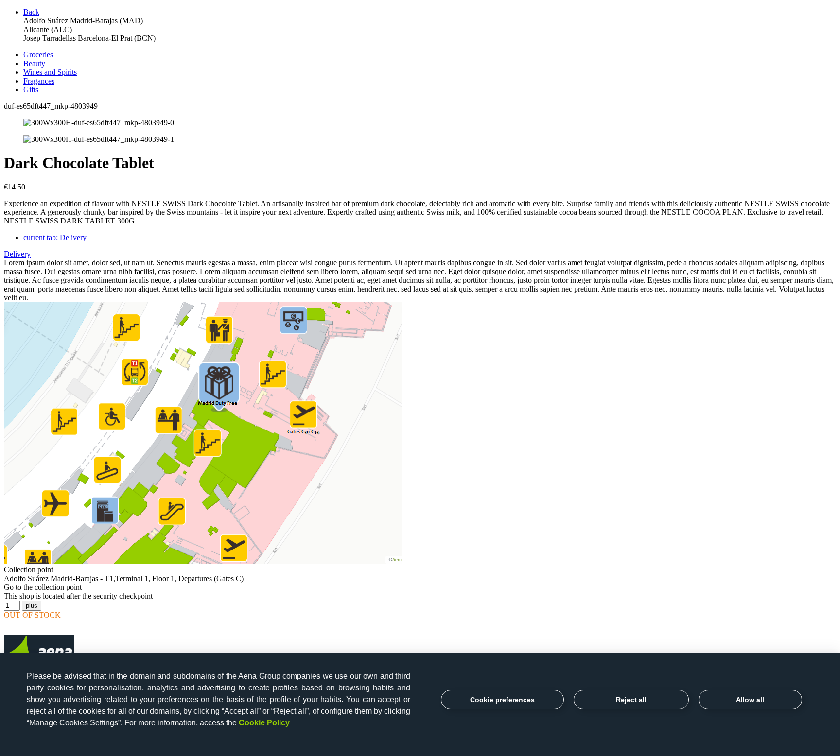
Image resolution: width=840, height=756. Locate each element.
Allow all (750, 700)
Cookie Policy (264, 723)
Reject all (631, 700)
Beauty (34, 63)
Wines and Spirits (50, 72)
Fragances (38, 81)
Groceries (38, 55)
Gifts (30, 90)
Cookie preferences (502, 700)
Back (31, 12)
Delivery (55, 237)
